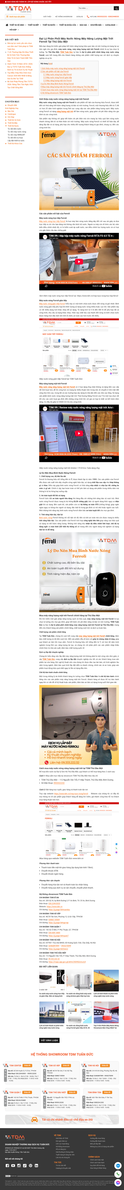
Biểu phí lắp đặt (95, 1144)
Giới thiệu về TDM (62, 1138)
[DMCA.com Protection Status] (11, 1176)
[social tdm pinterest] (30, 1166)
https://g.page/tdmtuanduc (59, 910)
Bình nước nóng (45, 518)
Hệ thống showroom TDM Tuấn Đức (56, 93)
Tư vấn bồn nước (14, 129)
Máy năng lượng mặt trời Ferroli (57, 80)
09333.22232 (31, 1073)
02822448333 (113, 17)
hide (50, 64)
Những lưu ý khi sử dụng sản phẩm (102, 1146)
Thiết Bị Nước (49, 25)
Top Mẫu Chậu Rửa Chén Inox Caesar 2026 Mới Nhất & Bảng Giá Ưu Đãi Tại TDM (19, 76)
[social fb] (7, 1166)
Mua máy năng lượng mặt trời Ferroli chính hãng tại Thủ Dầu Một (67, 87)
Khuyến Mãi (96, 25)
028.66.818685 (21, 1100)
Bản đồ (27, 1065)
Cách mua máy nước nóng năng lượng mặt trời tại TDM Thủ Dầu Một (69, 90)
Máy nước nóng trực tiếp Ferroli (57, 74)
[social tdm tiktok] (25, 1166)
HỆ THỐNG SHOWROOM (63, 17)
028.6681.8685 (54, 933)
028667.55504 (54, 920)
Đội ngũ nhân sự (61, 1141)
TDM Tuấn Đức (66, 52)
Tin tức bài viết (61, 1165)
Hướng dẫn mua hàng (97, 1138)
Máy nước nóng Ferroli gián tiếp (57, 77)
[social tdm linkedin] (36, 1166)
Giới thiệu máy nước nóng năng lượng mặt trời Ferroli (63, 68)
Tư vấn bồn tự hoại (15, 138)
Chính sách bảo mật (97, 1160)
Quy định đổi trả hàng (97, 1165)
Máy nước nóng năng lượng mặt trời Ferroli (57, 387)
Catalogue (110, 25)
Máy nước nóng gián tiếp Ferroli (52, 304)
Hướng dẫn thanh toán (97, 1141)
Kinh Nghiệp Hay (11, 108)
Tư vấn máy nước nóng (17, 132)
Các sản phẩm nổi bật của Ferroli (55, 71)
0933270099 (66, 946)
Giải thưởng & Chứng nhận (65, 1152)
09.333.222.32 (54, 959)
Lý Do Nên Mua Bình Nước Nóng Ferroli (57, 84)
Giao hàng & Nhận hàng (98, 1168)
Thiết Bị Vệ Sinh (17, 25)
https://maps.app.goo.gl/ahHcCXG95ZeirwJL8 (67, 962)
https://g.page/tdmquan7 (59, 936)
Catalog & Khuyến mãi (63, 1168)
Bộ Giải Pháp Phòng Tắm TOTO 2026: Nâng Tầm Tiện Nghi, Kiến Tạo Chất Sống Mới (20, 84)
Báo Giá (83, 25)
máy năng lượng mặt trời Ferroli (92, 636)
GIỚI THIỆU (47, 17)
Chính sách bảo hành (97, 1163)
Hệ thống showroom (63, 1146)
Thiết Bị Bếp (33, 25)
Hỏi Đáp (13, 30)
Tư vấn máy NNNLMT (16, 135)
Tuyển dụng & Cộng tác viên (65, 1155)
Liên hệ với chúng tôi (63, 1157)
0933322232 (102, 17)
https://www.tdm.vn (54, 906)
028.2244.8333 (54, 903)
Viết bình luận (49, 1040)
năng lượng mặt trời (65, 111)
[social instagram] (19, 1166)
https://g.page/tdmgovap (58, 923)
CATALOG (79, 17)
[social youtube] (13, 1166)
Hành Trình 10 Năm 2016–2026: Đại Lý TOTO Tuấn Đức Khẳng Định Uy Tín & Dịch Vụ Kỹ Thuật (20, 67)
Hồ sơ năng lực (61, 1149)
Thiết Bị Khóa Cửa (67, 25)
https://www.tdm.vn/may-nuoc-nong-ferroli (71, 794)
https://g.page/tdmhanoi (58, 949)
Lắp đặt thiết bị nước (16, 141)
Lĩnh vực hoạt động (62, 1144)
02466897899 (53, 946)
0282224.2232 (99, 1102)
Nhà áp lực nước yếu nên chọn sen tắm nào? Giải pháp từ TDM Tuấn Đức (20, 46)
